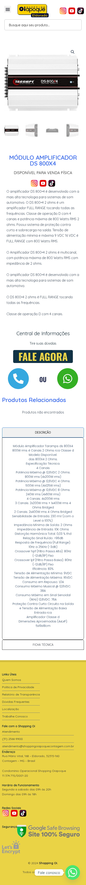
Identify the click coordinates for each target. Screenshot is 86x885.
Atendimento (11, 731)
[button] (7, 9)
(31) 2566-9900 (12, 739)
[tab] (43, 432)
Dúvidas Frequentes (15, 702)
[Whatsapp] (72, 872)
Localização (10, 709)
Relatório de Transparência (21, 694)
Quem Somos (11, 680)
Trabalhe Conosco (15, 716)
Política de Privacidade (18, 687)
